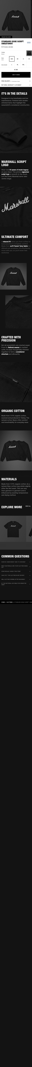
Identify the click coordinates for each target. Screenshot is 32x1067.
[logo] (7, 7)
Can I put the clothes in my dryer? (13, 575)
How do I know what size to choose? (13, 562)
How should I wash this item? (11, 571)
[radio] (12, 59)
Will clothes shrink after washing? (13, 579)
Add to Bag (16, 74)
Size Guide (4, 64)
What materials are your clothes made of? (14, 566)
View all (28, 506)
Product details (8, 47)
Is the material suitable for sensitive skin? (13, 584)
